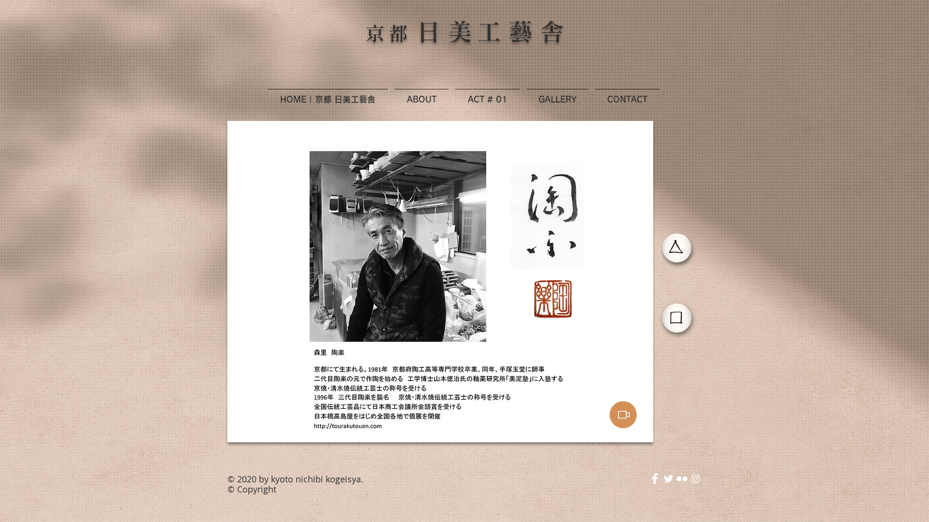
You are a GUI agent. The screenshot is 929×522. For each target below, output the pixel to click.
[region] (440, 282)
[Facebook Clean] (654, 478)
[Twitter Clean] (668, 478)
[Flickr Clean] (682, 478)
